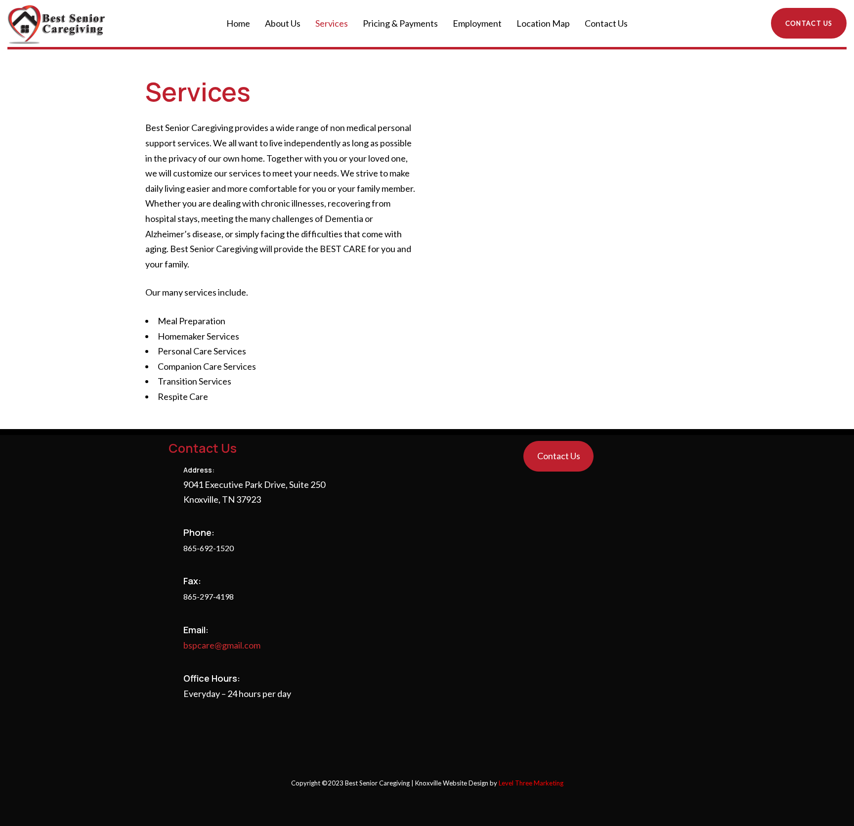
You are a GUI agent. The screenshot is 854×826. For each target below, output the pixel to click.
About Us (282, 23)
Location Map (543, 23)
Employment (477, 23)
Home (238, 23)
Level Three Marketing (531, 783)
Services (331, 23)
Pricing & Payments (400, 23)
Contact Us (606, 23)
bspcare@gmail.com (221, 645)
